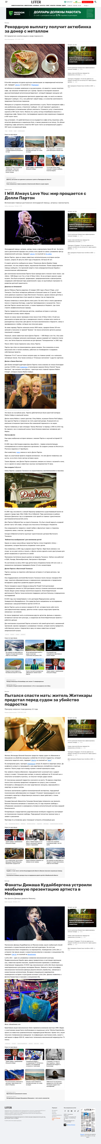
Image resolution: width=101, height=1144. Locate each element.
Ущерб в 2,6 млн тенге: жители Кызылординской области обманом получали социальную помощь (34, 870)
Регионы (58, 5)
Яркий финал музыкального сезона (17, 1093)
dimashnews (32, 954)
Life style (42, 5)
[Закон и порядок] (68, 2)
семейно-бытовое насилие (56, 823)
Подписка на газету (88, 2)
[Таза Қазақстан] (77, 2)
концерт (14, 1043)
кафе (15, 130)
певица (7, 634)
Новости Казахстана (17, 5)
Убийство (23, 823)
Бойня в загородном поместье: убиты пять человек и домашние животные (81, 60)
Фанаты (30, 1043)
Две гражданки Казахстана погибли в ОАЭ (80, 86)
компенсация (21, 130)
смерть (17, 634)
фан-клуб (36, 1043)
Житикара (46, 823)
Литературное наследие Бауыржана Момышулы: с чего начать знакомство (28, 1098)
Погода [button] (86, 5)
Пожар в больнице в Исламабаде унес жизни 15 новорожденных (25, 681)
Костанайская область (14, 823)
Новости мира (28, 5)
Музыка (12, 634)
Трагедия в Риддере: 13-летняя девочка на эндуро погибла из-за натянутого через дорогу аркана (82, 80)
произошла (31, 763)
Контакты (54, 1116)
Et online (49, 254)
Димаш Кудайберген (22, 1043)
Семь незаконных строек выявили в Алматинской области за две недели (28, 184)
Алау (49, 760)
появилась (23, 367)
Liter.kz (17, 85)
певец (41, 1043)
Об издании (54, 1110)
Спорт (47, 5)
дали (18, 452)
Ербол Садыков (8, 901)
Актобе (10, 130)
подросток (39, 823)
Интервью (36, 5)
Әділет (64, 5)
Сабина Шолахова (9, 206)
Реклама (54, 1112)
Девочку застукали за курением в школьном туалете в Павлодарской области (29, 179)
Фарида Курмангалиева (11, 712)
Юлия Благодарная (9, 39)
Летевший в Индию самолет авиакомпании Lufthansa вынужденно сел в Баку (28, 686)
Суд (6, 130)
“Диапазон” (35, 85)
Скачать (82, 1134)
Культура (52, 5)
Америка (23, 634)
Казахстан (7, 1043)
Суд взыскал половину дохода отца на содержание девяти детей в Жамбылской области (32, 875)
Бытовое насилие (31, 823)
